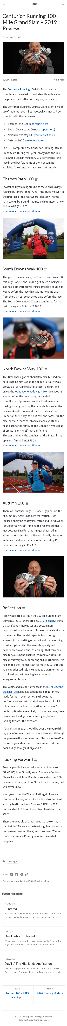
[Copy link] (26, 874)
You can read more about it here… (22, 211)
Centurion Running (19, 89)
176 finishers (47, 621)
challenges (13, 861)
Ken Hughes (11, 79)
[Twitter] (12, 874)
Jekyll (45, 1020)
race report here (38, 124)
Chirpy (30, 1020)
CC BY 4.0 (32, 881)
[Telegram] (22, 874)
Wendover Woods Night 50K (31, 391)
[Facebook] (17, 874)
